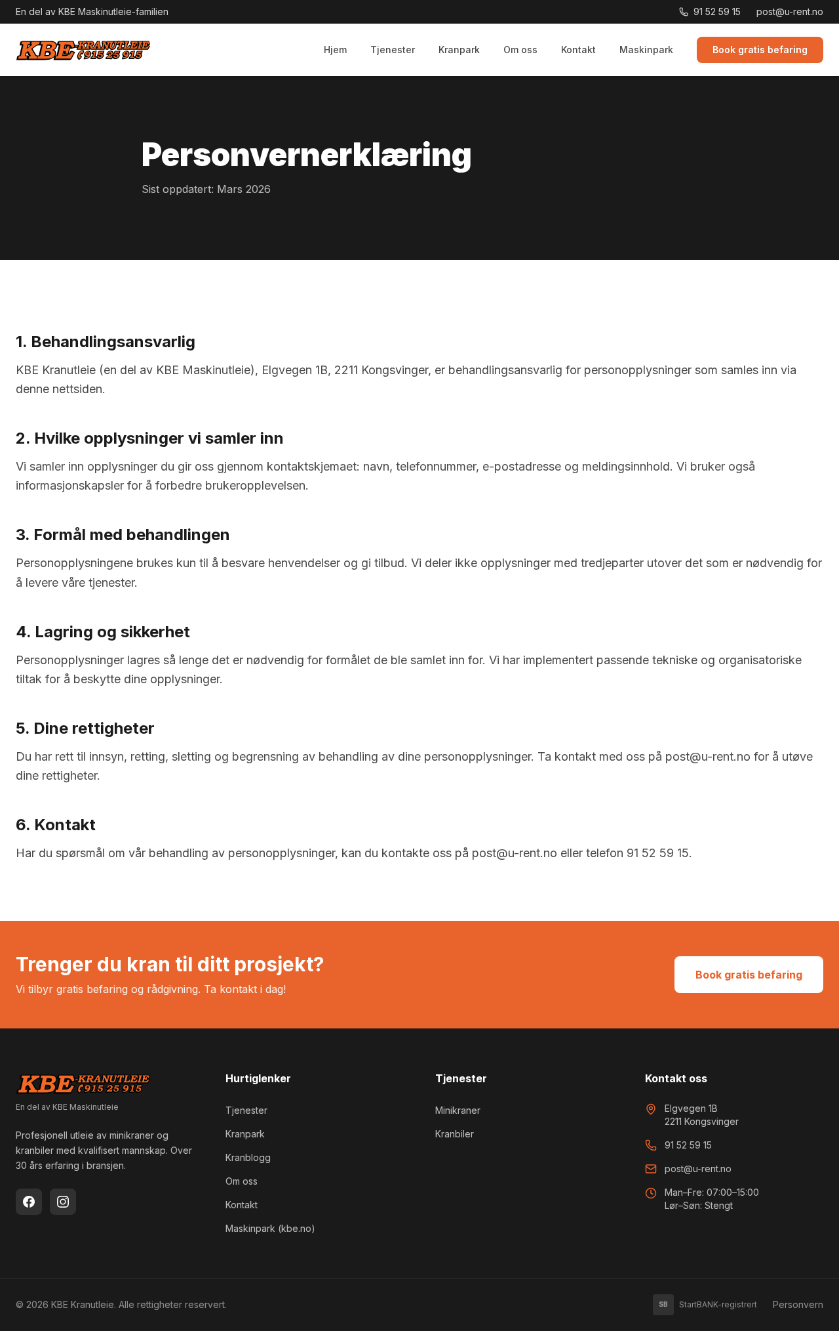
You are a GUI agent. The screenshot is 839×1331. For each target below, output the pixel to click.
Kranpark (459, 49)
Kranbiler (454, 1133)
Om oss (520, 49)
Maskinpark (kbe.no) (270, 1228)
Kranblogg (248, 1157)
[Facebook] (29, 1202)
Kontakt (578, 49)
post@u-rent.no (789, 11)
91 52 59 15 (717, 11)
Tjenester (392, 49)
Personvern (798, 1304)
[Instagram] (63, 1202)
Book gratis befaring (760, 49)
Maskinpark (646, 49)
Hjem (335, 49)
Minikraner (457, 1110)
